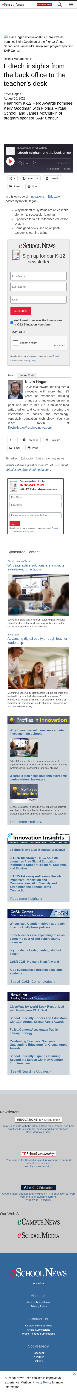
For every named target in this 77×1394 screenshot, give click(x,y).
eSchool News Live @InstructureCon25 (37, 849)
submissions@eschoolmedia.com (28, 469)
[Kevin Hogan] (15, 397)
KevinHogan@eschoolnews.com (30, 427)
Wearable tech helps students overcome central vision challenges (38, 777)
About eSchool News (38, 1302)
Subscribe (53, 169)
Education (27, 458)
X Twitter (38, 1356)
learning (50, 458)
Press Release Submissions (38, 1333)
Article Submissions (38, 1329)
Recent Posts (27, 375)
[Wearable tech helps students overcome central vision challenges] (24, 801)
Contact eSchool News (38, 1325)
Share (67, 169)
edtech (14, 458)
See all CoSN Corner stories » (32, 981)
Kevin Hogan (36, 382)
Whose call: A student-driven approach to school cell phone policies (37, 925)
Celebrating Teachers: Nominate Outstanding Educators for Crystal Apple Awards (38, 1045)
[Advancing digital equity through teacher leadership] (38, 687)
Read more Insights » (26, 898)
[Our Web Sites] (38, 1221)
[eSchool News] (13, 4)
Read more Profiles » (26, 822)
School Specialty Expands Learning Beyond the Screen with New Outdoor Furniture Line (36, 1060)
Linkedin (39, 1360)
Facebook (38, 1352)
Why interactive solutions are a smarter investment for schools (36, 567)
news (60, 458)
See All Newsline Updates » (31, 1071)
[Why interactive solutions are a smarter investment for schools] (38, 614)
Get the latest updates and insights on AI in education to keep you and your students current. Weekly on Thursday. (38, 1196)
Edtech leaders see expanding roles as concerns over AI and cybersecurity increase (37, 939)
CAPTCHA (18, 332)
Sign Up (14, 524)
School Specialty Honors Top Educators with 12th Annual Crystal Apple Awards (38, 1020)
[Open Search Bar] (59, 4)
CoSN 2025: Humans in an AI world (34, 961)
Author (11, 375)
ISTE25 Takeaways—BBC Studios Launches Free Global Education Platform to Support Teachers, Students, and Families (38, 863)
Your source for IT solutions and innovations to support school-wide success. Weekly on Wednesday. (38, 1163)
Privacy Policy (30, 361)
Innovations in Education (45, 196)
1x (27, 163)
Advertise (38, 1283)
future (39, 458)
